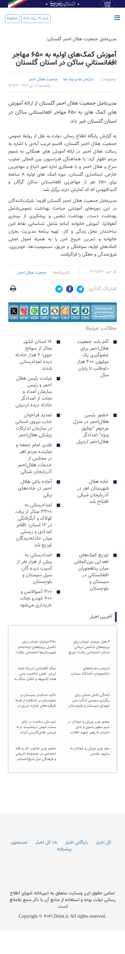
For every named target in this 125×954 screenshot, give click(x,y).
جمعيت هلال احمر (43, 79)
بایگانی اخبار (76, 842)
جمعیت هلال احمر (32, 273)
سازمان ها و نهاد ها (78, 79)
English (12, 18)
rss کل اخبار (46, 842)
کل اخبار (103, 842)
